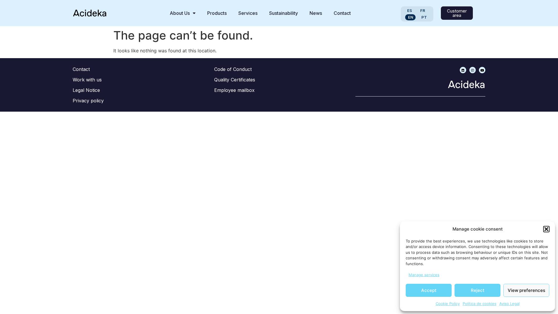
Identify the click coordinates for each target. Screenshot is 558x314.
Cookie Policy (448, 303)
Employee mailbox (234, 90)
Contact (342, 13)
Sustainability (283, 13)
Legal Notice (86, 90)
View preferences (526, 290)
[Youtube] (482, 70)
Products (217, 13)
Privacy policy (88, 101)
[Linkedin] (463, 70)
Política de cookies (479, 303)
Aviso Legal (509, 303)
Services (247, 13)
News (316, 13)
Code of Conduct (233, 69)
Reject (477, 290)
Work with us (87, 80)
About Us (180, 13)
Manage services (424, 274)
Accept (429, 290)
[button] (546, 229)
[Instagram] (472, 70)
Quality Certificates (234, 80)
